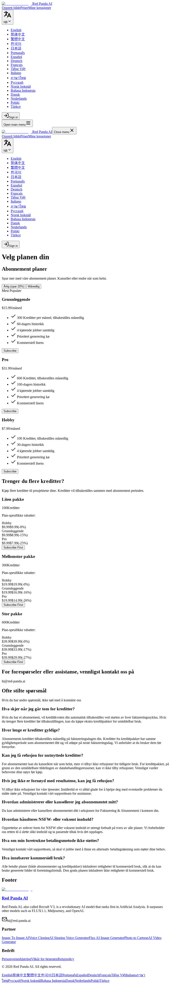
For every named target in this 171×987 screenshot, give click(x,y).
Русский (14, 981)
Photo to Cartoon (136, 938)
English (7, 975)
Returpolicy (66, 959)
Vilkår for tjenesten (44, 959)
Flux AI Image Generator (106, 938)
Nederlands (83, 981)
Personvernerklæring (16, 959)
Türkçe (104, 981)
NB (6, 22)
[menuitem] (16, 30)
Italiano (131, 975)
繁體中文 (34, 975)
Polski (95, 981)
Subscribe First (13, 547)
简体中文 (19, 975)
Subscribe (10, 350)
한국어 (46, 975)
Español (82, 975)
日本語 (57, 975)
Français (105, 975)
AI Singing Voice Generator (69, 938)
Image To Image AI (15, 938)
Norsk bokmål (31, 981)
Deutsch (93, 975)
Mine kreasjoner (39, 136)
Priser (24, 136)
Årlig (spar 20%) (14, 286)
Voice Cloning (39, 938)
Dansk (70, 981)
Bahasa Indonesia (53, 981)
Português (69, 975)
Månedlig (33, 286)
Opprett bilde (11, 136)
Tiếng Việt (118, 975)
